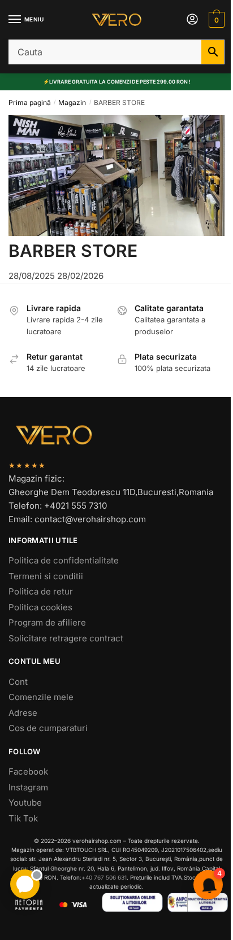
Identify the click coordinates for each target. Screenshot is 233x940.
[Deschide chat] (25, 884)
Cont (18, 681)
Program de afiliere (47, 622)
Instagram (28, 787)
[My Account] (192, 20)
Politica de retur (40, 591)
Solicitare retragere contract (65, 638)
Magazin (72, 102)
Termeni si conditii (45, 576)
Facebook (28, 771)
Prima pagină (29, 102)
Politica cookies (40, 607)
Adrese (22, 712)
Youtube (25, 802)
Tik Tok (23, 818)
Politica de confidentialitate (63, 560)
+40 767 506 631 (104, 877)
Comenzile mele (41, 697)
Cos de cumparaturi (48, 728)
